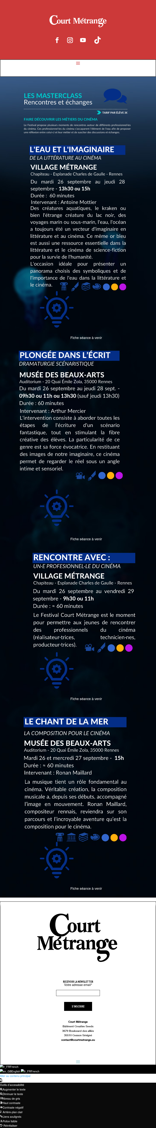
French (14, 1067)
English (16, 1071)
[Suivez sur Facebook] (57, 40)
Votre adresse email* (78, 985)
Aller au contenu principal (15, 1076)
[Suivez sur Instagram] (70, 40)
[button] (1, 1080)
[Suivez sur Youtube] (83, 40)
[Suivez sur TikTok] (97, 40)
